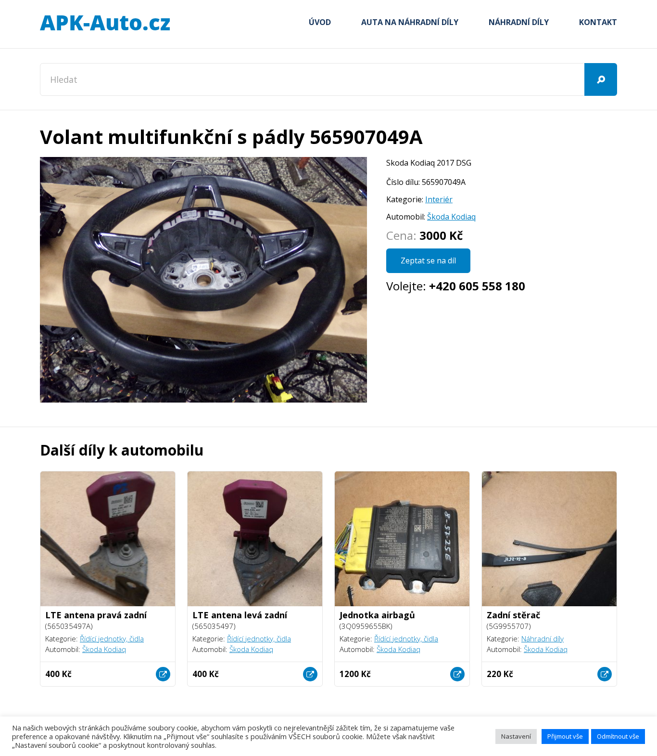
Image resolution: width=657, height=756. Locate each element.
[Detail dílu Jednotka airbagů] (457, 674)
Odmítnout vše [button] (618, 736)
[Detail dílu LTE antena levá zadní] (310, 674)
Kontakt (598, 22)
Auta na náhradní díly (409, 22)
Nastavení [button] (516, 736)
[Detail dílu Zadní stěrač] (604, 674)
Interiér (439, 199)
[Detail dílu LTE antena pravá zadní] (163, 674)
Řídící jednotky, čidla (112, 638)
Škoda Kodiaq (451, 216)
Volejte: (455, 286)
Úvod (320, 22)
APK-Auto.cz (105, 23)
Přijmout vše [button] (565, 736)
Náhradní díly (519, 22)
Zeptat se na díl (428, 260)
